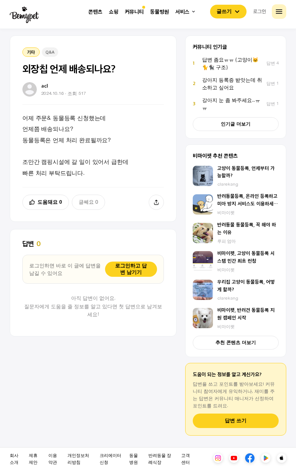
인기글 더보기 (236, 124)
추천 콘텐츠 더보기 (236, 342)
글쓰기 (224, 11)
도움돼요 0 (50, 202)
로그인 (259, 11)
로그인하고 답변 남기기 (131, 269)
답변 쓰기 (236, 420)
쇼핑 (113, 11)
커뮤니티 (134, 11)
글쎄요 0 (88, 202)
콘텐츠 (95, 11)
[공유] (156, 202)
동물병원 (159, 11)
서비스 (182, 11)
